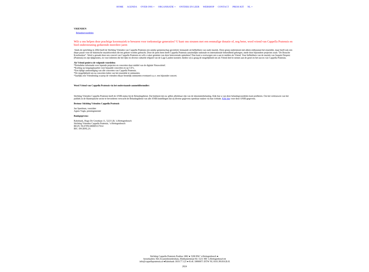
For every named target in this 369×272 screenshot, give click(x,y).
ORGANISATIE (166, 6)
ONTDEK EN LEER (189, 6)
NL (249, 6)
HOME (119, 6)
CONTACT (223, 6)
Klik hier (226, 98)
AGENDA (132, 6)
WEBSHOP (208, 6)
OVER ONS (147, 6)
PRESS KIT (238, 6)
